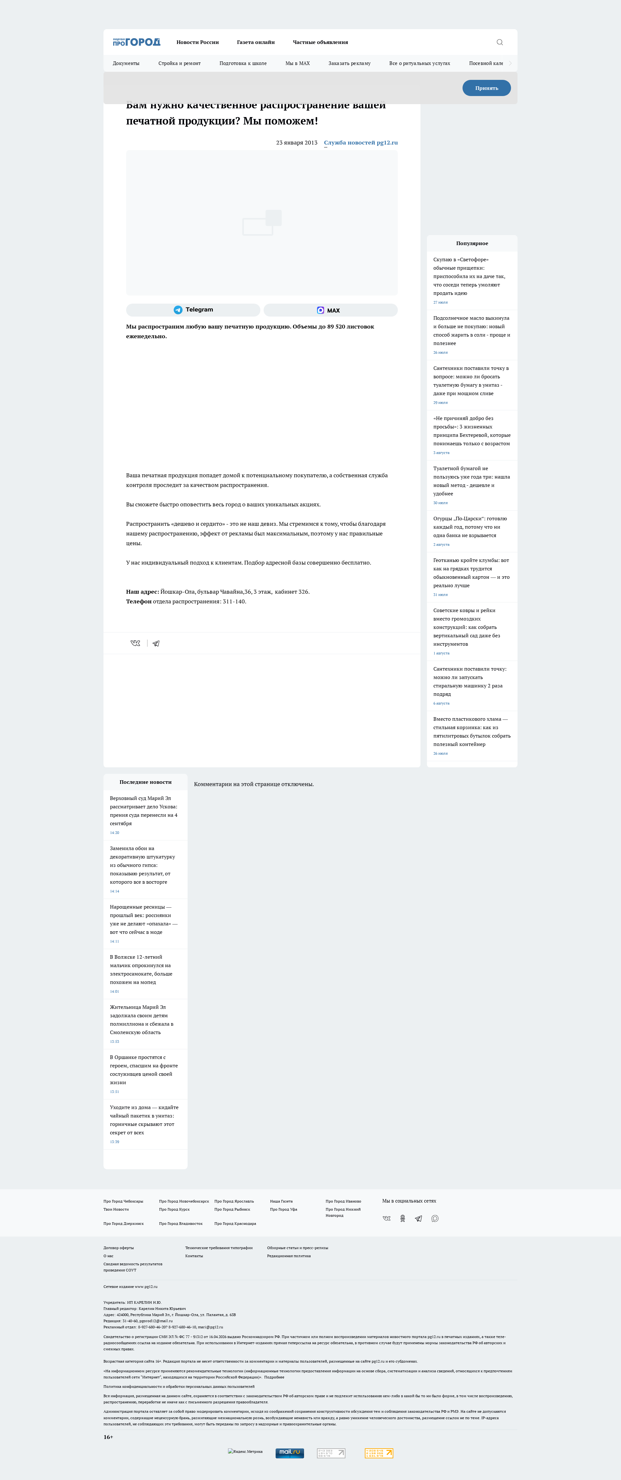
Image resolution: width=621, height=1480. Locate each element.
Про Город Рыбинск (232, 1209)
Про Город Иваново (343, 1201)
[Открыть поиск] (499, 42)
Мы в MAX (298, 63)
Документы (126, 63)
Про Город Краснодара (235, 1223)
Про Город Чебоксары (123, 1201)
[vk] (136, 643)
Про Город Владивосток (180, 1223)
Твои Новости (116, 1209)
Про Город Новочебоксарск (184, 1201)
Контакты (194, 1255)
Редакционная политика (289, 1255)
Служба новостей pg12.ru (361, 142)
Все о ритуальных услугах (419, 63)
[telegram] (158, 643)
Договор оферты (119, 1247)
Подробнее (274, 1377)
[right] (510, 63)
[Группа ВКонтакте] (386, 1218)
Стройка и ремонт (179, 63)
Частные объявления (320, 42)
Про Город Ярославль (234, 1201)
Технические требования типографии (219, 1247)
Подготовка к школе (243, 63)
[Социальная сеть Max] (331, 310)
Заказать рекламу (350, 63)
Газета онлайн (256, 42)
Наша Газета (281, 1201)
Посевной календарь (493, 63)
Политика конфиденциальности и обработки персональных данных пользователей (179, 1386)
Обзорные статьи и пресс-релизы (297, 1247)
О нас (109, 1255)
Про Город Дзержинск (124, 1223)
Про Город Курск (174, 1209)
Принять (486, 88)
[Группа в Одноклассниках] (403, 1218)
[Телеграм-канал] (193, 310)
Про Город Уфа (283, 1209)
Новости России (198, 42)
